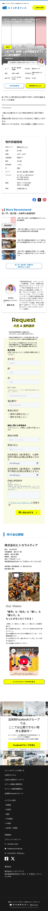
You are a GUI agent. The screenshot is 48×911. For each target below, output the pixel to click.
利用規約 (8, 835)
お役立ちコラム (10, 775)
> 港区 (7, 814)
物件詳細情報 (14, 86)
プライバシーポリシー (13, 839)
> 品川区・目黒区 (11, 828)
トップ (5, 19)
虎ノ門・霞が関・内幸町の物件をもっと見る (24, 266)
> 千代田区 (9, 819)
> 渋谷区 (8, 809)
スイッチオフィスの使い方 (14, 770)
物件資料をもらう (35, 86)
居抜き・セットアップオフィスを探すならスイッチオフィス (24, 902)
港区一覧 (13, 19)
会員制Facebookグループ (14, 793)
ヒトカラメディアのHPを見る (24, 682)
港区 (18, 168)
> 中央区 (8, 823)
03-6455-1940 (12, 844)
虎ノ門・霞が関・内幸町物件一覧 (28, 19)
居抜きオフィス (22, 147)
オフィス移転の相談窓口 (14, 784)
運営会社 (8, 867)
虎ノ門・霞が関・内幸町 (25, 172)
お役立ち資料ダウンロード (14, 780)
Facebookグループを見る (24, 745)
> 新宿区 (8, 805)
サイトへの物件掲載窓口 (14, 789)
